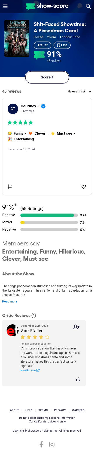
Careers (78, 410)
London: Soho (70, 37)
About (14, 410)
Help (28, 410)
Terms (43, 410)
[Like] (78, 380)
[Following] (76, 327)
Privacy (60, 410)
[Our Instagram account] (51, 444)
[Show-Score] (47, 7)
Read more (9, 301)
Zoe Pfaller (32, 330)
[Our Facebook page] (43, 444)
